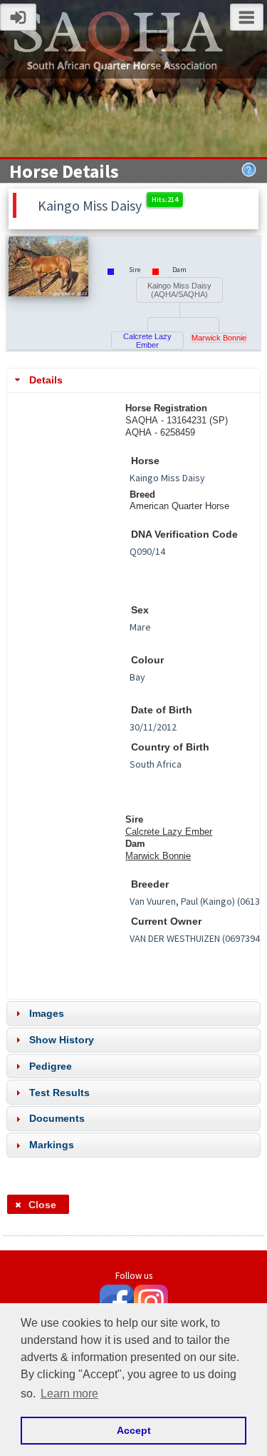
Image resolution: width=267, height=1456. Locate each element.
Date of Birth (161, 710)
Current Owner (166, 921)
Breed (142, 494)
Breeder (150, 884)
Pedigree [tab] (50, 1066)
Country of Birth (170, 747)
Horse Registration (166, 408)
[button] (38, 1204)
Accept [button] (134, 1430)
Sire (134, 819)
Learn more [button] (69, 1393)
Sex (140, 610)
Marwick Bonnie (219, 337)
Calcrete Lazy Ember (147, 340)
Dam (135, 843)
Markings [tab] (51, 1144)
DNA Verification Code (184, 534)
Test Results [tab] (59, 1092)
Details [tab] (46, 380)
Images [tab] (46, 1013)
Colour (147, 660)
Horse (145, 461)
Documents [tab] (57, 1118)
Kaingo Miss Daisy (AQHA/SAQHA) (179, 289)
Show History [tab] (61, 1039)
